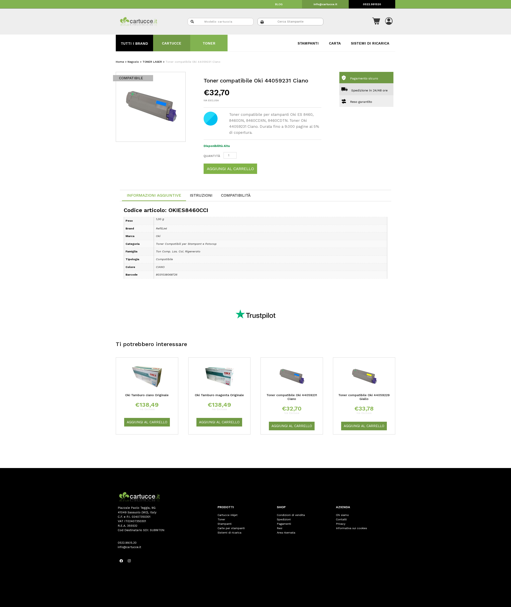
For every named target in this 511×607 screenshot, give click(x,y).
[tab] (154, 195)
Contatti (341, 519)
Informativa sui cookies (351, 528)
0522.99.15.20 (127, 543)
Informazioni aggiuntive (154, 195)
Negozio (133, 61)
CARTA (335, 43)
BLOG (279, 4)
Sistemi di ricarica (229, 532)
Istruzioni (201, 195)
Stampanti (225, 523)
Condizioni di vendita (291, 515)
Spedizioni (284, 519)
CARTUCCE (171, 43)
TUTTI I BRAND (134, 43)
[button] (376, 21)
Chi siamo (342, 515)
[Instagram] (129, 560)
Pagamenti (284, 523)
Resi (279, 528)
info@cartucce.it (325, 4)
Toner (221, 519)
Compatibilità (236, 195)
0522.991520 (372, 4)
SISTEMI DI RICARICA (370, 43)
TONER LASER (152, 61)
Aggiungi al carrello (230, 168)
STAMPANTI (308, 43)
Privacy (340, 523)
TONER (209, 43)
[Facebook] (121, 560)
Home (120, 61)
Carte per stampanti (231, 528)
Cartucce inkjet (228, 515)
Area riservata (286, 532)
